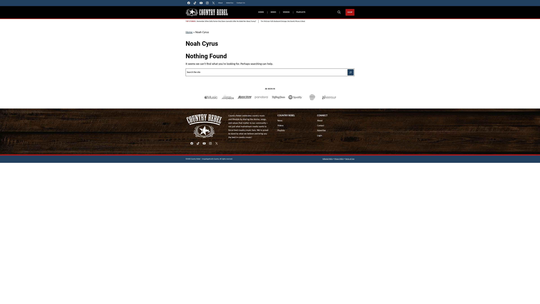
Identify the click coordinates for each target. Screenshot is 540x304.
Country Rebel (286, 115)
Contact (320, 126)
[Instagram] (210, 143)
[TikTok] (198, 143)
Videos (286, 12)
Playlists (300, 12)
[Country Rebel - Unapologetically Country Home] (207, 12)
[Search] (339, 12)
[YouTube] (204, 143)
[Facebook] (192, 143)
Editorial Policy (328, 159)
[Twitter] (216, 143)
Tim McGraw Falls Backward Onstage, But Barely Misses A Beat (283, 21)
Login (319, 136)
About (319, 121)
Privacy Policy (339, 159)
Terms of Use (349, 159)
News (273, 12)
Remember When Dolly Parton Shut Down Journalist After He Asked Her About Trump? (226, 21)
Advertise (321, 130)
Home (261, 12)
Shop (349, 12)
